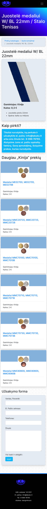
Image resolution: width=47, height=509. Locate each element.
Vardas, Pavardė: (12, 398)
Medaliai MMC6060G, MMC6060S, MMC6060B (21, 372)
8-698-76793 (33, 139)
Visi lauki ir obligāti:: (14, 454)
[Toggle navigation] (42, 3)
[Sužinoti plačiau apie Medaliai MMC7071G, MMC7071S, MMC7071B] (23, 289)
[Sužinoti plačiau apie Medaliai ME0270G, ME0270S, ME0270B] (23, 175)
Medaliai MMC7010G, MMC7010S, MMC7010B (20, 259)
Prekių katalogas (12, 41)
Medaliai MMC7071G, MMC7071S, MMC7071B (20, 296)
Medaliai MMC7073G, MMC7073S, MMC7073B (21, 334)
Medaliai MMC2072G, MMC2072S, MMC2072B (21, 221)
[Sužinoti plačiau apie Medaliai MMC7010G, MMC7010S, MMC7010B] (23, 251)
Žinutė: (8, 428)
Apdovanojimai (27, 41)
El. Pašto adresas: (13, 408)
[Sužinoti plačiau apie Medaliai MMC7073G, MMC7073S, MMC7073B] (23, 326)
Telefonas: (9, 418)
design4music (26, 500)
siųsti (9, 459)
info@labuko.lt (27, 495)
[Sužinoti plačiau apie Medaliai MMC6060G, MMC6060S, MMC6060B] (23, 364)
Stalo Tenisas (6, 4)
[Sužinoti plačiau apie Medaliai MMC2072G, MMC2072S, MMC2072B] (23, 213)
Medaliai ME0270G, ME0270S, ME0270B (19, 183)
